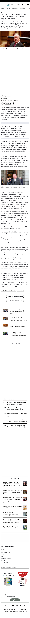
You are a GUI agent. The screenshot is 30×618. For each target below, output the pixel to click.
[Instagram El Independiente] (17, 605)
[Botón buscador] (28, 5)
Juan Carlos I (12, 290)
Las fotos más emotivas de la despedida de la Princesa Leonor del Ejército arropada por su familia (18, 334)
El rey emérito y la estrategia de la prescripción (14, 187)
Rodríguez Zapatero (6, 558)
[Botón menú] (2, 4)
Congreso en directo (18, 1)
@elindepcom (4, 98)
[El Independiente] (15, 5)
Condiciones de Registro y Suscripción (10, 611)
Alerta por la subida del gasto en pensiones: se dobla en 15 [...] (16, 408)
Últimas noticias (10, 1)
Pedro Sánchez (4, 560)
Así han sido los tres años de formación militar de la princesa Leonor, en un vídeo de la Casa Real (18, 319)
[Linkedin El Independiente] (20, 605)
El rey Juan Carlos (6, 126)
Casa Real (4, 290)
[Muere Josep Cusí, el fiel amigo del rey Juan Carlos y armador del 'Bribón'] (5, 311)
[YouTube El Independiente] (13, 605)
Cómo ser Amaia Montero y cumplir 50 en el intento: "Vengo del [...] (17, 403)
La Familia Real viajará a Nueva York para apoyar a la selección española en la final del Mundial (17, 326)
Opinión (3, 8)
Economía (15, 8)
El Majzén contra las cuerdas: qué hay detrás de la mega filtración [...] (16, 426)
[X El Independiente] (5, 605)
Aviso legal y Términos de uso (20, 609)
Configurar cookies (15, 612)
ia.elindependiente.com (8, 588)
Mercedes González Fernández (8, 567)
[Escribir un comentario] (14, 103)
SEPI (2, 554)
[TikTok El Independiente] (24, 605)
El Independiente (6, 96)
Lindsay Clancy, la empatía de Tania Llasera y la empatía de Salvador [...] (17, 420)
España (9, 8)
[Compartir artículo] (2, 103)
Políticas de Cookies (23, 611)
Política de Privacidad (8, 609)
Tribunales (20, 290)
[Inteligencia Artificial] (8, 585)
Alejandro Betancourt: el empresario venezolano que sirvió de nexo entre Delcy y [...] (17, 414)
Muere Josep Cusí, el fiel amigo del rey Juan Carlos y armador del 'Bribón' (18, 311)
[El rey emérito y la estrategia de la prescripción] (15, 177)
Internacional (23, 8)
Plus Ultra (3, 556)
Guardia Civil (4, 563)
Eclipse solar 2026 (5, 552)
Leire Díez (3, 565)
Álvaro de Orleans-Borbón (8, 107)
